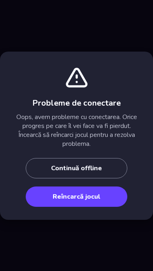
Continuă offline (76, 168)
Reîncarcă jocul (76, 196)
